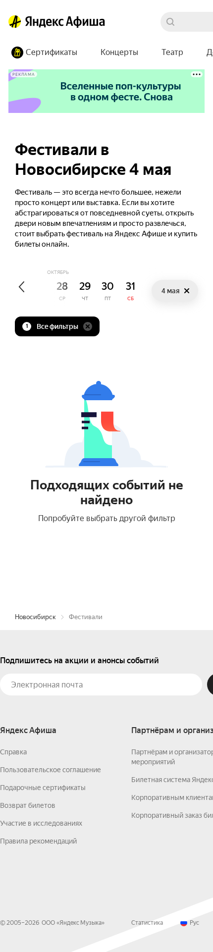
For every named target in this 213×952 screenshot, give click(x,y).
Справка (13, 752)
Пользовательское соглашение (50, 770)
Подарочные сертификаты (43, 788)
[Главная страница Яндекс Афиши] (14, 21)
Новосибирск (35, 617)
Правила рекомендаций (38, 841)
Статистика (147, 922)
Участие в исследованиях (41, 823)
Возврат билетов (27, 805)
